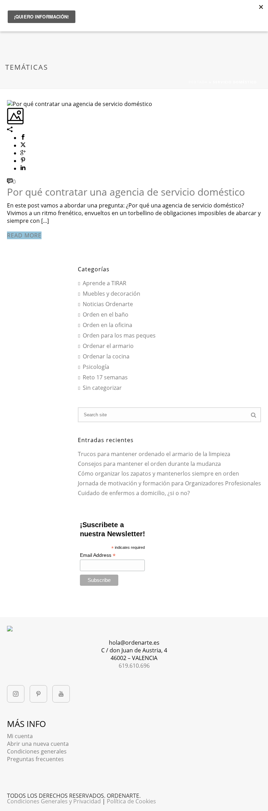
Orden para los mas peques (119, 335)
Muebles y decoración (111, 293)
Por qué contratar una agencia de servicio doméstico (126, 191)
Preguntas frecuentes (35, 759)
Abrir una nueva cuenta (38, 744)
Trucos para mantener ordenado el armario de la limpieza (154, 454)
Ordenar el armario (108, 346)
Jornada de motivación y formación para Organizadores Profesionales (169, 483)
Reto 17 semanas (105, 377)
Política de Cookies (131, 801)
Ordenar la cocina (106, 356)
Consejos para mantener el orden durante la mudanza (149, 464)
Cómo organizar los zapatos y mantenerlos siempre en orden (158, 473)
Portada (198, 81)
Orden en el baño (105, 314)
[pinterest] (38, 694)
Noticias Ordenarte (108, 304)
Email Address (98, 555)
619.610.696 (134, 665)
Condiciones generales (37, 751)
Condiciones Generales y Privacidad (54, 801)
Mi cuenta (20, 736)
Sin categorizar (102, 388)
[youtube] (61, 694)
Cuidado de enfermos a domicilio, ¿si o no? (134, 493)
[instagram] (15, 694)
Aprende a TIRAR (104, 283)
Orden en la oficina (107, 325)
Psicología (96, 367)
